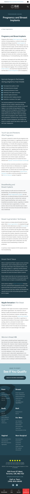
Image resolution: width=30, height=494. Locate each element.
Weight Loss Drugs (19, 446)
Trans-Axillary (24, 226)
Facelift (2, 392)
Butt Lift (17, 413)
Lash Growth (18, 444)
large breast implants (23, 316)
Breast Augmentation (18, 39)
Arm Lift (3, 411)
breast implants (21, 43)
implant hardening (23, 160)
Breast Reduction (19, 398)
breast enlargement (13, 70)
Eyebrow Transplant (5, 398)
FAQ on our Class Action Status (16, 1)
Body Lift (3, 413)
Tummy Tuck (4, 422)
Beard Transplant (19, 422)
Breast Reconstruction (20, 396)
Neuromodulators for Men (21, 430)
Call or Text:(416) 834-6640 (15, 480)
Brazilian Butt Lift (19, 411)
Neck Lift (3, 400)
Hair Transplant (19, 421)
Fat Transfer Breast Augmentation (19, 402)
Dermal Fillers (18, 440)
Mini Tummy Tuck (4, 419)
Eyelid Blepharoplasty (5, 394)
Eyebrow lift (3, 396)
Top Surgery (18, 400)
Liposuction (3, 415)
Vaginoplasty (4, 444)
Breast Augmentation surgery (15, 194)
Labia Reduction (4, 440)
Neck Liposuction (19, 426)
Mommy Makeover (7, 175)
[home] (15, 6)
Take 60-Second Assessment (15, 377)
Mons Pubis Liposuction (6, 442)
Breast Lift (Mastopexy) (20, 394)
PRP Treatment (19, 448)
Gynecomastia (18, 424)
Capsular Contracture (13, 160)
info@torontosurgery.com (15, 476)
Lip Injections (18, 442)
